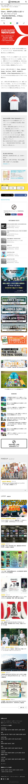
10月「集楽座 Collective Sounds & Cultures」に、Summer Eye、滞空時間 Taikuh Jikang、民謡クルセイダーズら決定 (13, 623)
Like (14, 214)
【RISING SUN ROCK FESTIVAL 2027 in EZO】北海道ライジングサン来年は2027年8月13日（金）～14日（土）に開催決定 (14, 676)
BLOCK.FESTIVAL (6, 199)
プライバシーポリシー (14, 776)
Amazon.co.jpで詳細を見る (17, 178)
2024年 (10, 770)
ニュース (6, 4)
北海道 (2, 729)
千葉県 (10, 734)
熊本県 (16, 759)
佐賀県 (2, 759)
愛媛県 (2, 754)
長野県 (5, 739)
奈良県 (12, 748)
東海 (2, 741)
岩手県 (9, 729)
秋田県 (16, 729)
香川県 (23, 752)
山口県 (16, 752)
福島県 (23, 729)
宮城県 (12, 729)
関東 (2, 732)
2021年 (21, 770)
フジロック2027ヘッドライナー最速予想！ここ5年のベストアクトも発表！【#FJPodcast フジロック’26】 (14, 521)
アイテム (15, 722)
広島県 (2, 752)
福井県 (19, 739)
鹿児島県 (3, 761)
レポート (13, 518)
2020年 (3, 771)
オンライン (3, 763)
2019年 (7, 771)
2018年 (10, 771)
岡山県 (5, 752)
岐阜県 (9, 743)
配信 (8, 4)
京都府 (5, 748)
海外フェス (9, 481)
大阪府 (2, 748)
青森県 (5, 729)
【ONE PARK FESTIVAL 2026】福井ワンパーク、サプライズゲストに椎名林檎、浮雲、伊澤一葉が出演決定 (14, 597)
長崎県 (23, 759)
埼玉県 (13, 734)
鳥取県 (12, 752)
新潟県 (2, 739)
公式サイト (7, 164)
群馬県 (20, 734)
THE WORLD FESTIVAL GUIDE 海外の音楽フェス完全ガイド (18, 171)
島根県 (9, 752)
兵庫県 (9, 748)
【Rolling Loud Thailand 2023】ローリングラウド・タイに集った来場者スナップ (13, 483)
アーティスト (9, 722)
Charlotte (17, 782)
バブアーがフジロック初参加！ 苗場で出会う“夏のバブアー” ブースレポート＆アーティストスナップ (13, 649)
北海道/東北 (3, 728)
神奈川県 (6, 734)
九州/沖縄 (3, 757)
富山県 (16, 739)
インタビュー (8, 721)
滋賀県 (16, 748)
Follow (8, 214)
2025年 (6, 770)
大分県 (5, 759)
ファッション (19, 721)
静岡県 (2, 743)
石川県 (12, 739)
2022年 (18, 770)
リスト (18, 722)
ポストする (7, 195)
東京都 (2, 734)
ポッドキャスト (8, 518)
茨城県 (17, 734)
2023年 (14, 770)
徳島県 (19, 752)
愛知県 (5, 743)
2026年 (2, 770)
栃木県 (24, 734)
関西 (2, 746)
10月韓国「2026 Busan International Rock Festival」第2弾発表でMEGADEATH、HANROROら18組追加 (14, 701)
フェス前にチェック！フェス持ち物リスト (14, 389)
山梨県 (9, 739)
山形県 (19, 729)
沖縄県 (12, 759)
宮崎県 (9, 759)
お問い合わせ (22, 776)
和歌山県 (20, 748)
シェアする (21, 195)
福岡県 (19, 759)
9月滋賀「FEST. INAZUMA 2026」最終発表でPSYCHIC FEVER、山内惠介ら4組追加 (13, 546)
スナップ (4, 481)
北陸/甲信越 (3, 737)
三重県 (12, 743)
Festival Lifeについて (5, 776)
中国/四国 (3, 751)
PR (3, 647)
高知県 (5, 754)
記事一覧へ (22, 707)
